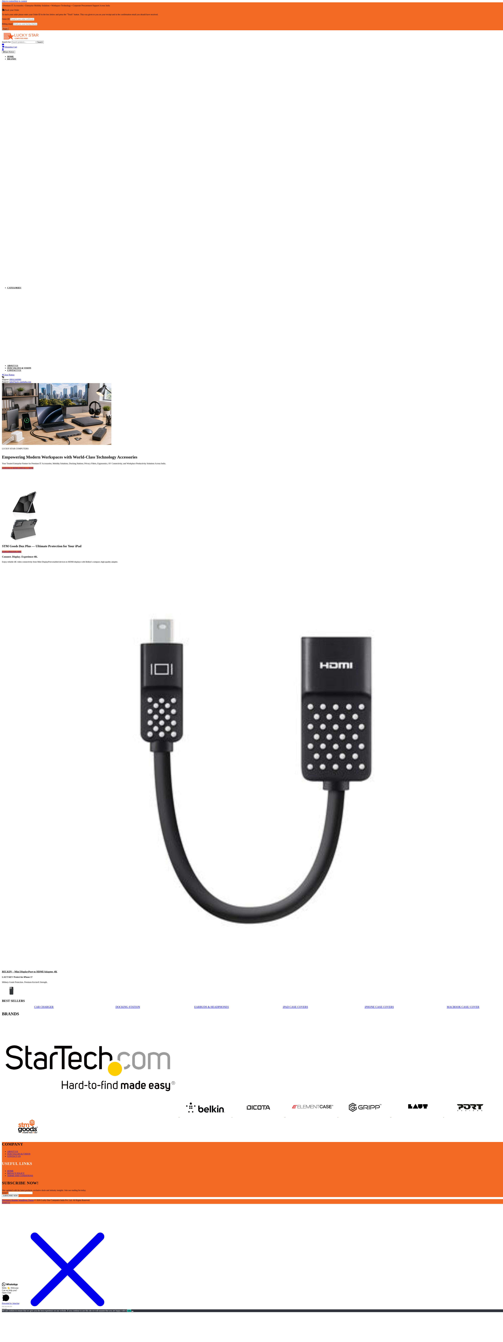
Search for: (6, 42)
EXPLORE (11, 552)
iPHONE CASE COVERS (44, 1006)
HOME (10, 56)
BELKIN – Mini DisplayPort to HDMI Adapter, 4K (29, 971)
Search (40, 42)
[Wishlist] (3, 45)
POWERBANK (379, 1006)
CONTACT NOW (17, 468)
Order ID (6, 19)
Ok (129, 1311)
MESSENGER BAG (211, 1006)
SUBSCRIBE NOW (10, 1196)
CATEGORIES (14, 288)
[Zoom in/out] (3, 1306)
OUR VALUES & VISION (19, 368)
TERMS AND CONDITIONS (20, 1175)
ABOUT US (12, 365)
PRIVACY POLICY (15, 1173)
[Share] (8, 1306)
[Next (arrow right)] (6, 1308)
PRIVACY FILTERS (463, 1006)
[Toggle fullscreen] (6, 1306)
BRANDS (11, 59)
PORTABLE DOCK (295, 1006)
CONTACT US (14, 370)
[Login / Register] (3, 49)
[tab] (8, 52)
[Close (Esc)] (11, 1306)
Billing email (7, 24)
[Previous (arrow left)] (3, 1308)
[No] (132, 1311)
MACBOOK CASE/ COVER (127, 1006)
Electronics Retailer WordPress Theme (18, 1200)
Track (5, 29)
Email (5, 1193)
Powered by (10, 1303)
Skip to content (14, 1)
